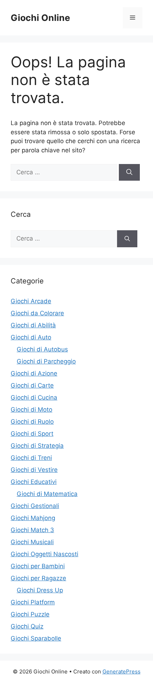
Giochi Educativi (34, 481)
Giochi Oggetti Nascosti (44, 554)
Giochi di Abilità (33, 325)
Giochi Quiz (27, 626)
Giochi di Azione (34, 373)
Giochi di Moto (31, 409)
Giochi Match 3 (32, 530)
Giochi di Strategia (37, 445)
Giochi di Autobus (42, 349)
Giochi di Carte (32, 385)
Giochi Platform (33, 602)
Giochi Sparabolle (36, 638)
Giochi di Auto (31, 337)
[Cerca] (129, 172)
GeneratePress (121, 671)
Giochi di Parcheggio (46, 361)
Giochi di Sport (32, 433)
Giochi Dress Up (40, 590)
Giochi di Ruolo (32, 421)
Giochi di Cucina (34, 397)
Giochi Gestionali (35, 505)
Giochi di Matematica (47, 493)
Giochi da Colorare (37, 313)
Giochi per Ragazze (38, 578)
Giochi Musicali (32, 542)
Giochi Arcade (31, 301)
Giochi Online (40, 17)
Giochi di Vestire (34, 469)
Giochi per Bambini (38, 566)
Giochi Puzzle (30, 614)
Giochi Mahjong (33, 517)
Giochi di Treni (31, 457)
